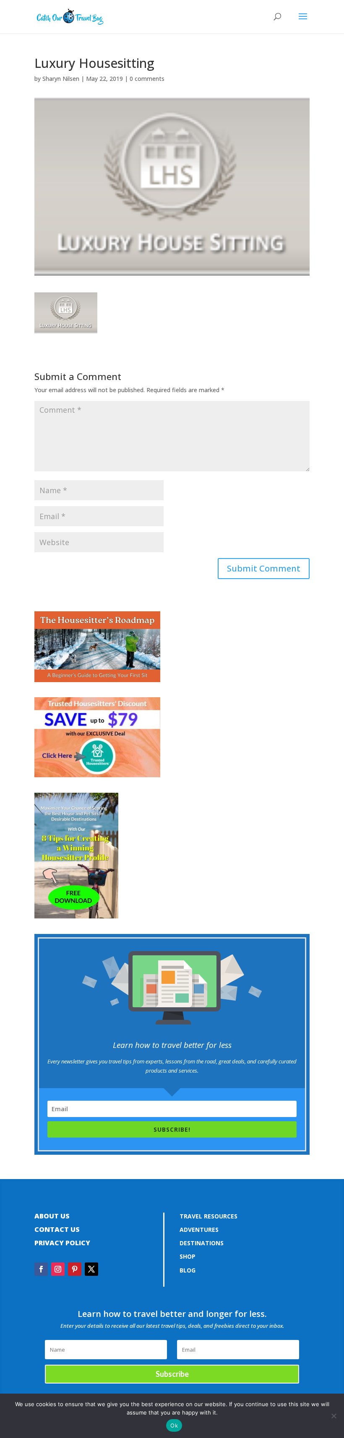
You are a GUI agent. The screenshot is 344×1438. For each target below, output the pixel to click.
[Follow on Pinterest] (74, 1269)
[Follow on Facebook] (41, 1269)
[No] (333, 1416)
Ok (174, 1425)
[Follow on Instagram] (58, 1269)
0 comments (147, 79)
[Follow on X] (91, 1269)
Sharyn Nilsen (60, 79)
